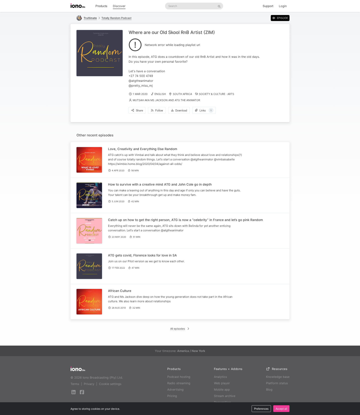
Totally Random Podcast (116, 18)
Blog (269, 389)
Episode (282, 18)
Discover (119, 6)
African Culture (119, 291)
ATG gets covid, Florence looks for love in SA (142, 255)
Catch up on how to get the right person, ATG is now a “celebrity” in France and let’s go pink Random (185, 220)
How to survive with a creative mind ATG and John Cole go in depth (160, 184)
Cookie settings (110, 384)
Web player (222, 383)
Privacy (89, 384)
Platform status (277, 383)
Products (101, 6)
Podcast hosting (178, 377)
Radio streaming (178, 383)
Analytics (220, 377)
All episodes (177, 328)
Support (268, 6)
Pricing (172, 396)
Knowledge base (278, 377)
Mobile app (222, 389)
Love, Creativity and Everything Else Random (142, 149)
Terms (74, 384)
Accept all (281, 408)
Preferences (261, 408)
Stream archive (224, 396)
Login (283, 6)
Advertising (175, 389)
